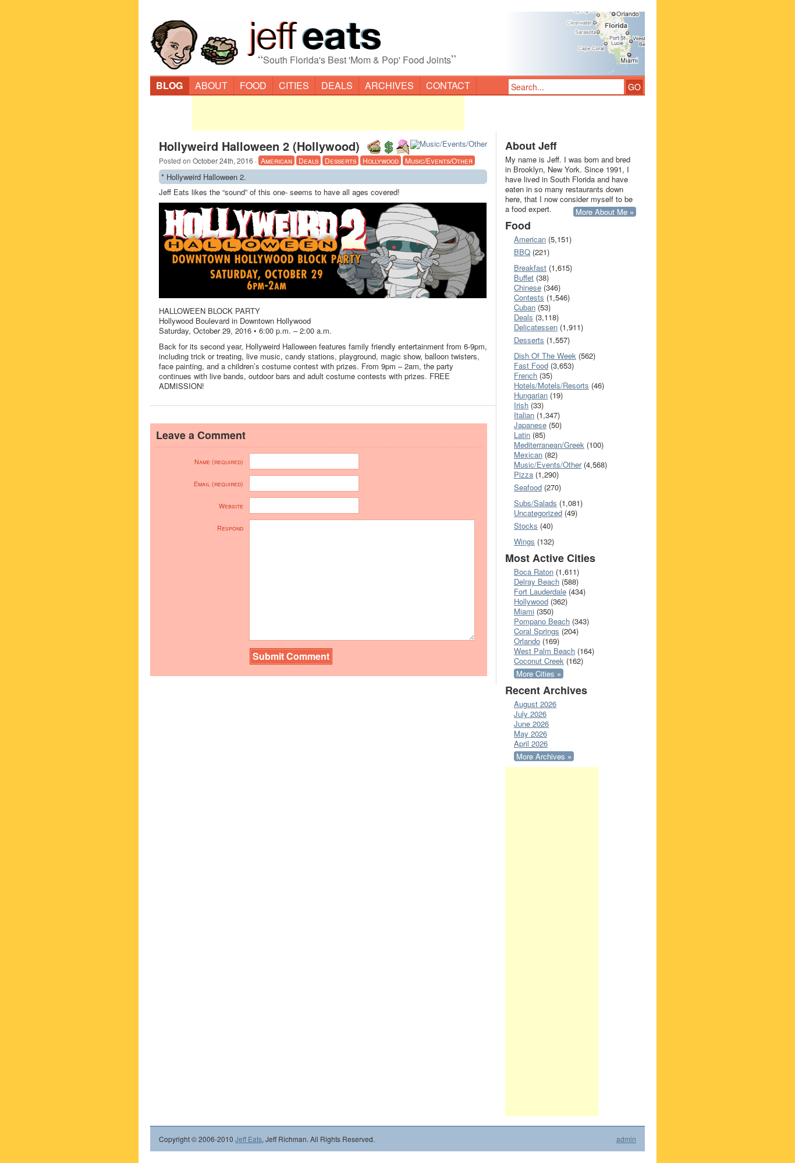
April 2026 (531, 743)
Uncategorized (538, 512)
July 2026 (530, 713)
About (211, 85)
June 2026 (531, 723)
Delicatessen (536, 327)
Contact (448, 85)
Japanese (530, 424)
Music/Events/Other (439, 160)
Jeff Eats (248, 1139)
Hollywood (381, 160)
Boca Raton (533, 571)
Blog (169, 85)
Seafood (528, 487)
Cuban (524, 307)
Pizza (523, 474)
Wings (524, 541)
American (276, 160)
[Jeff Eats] (397, 38)
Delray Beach (536, 581)
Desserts (340, 160)
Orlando (527, 640)
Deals (337, 85)
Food (253, 85)
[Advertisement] (328, 113)
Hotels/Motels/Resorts (551, 385)
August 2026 (535, 703)
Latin (522, 434)
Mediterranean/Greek (549, 444)
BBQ (522, 251)
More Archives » (544, 756)
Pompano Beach (542, 621)
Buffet (524, 277)
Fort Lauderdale (540, 591)
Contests (529, 297)
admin (626, 1139)
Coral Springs (536, 631)
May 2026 (530, 733)
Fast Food (531, 365)
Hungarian (531, 395)
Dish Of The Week (545, 355)
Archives (389, 85)
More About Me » (605, 212)
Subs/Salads (535, 502)
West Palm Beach (544, 650)
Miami (524, 611)
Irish (521, 405)
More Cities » (538, 673)
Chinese (527, 287)
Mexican (528, 454)
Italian (524, 414)
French (525, 375)
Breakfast (530, 267)
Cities (294, 85)
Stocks (526, 525)
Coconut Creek (539, 660)
